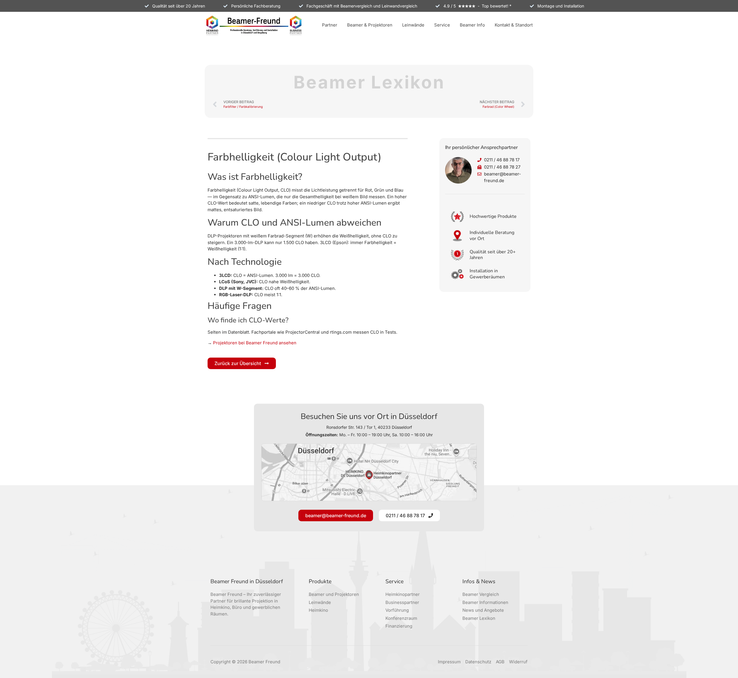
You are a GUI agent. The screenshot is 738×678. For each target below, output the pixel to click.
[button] (329, 25)
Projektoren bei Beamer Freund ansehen (254, 342)
